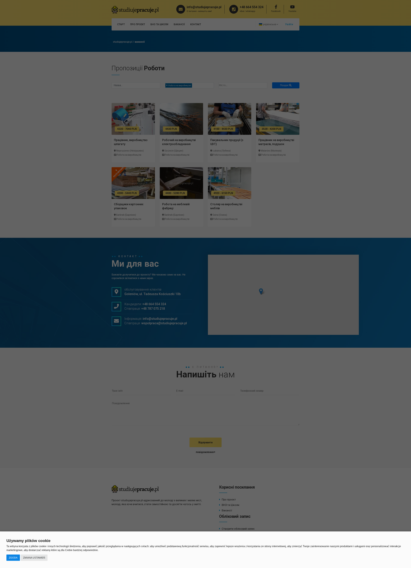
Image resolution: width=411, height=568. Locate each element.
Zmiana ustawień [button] (34, 557)
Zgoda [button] (13, 557)
